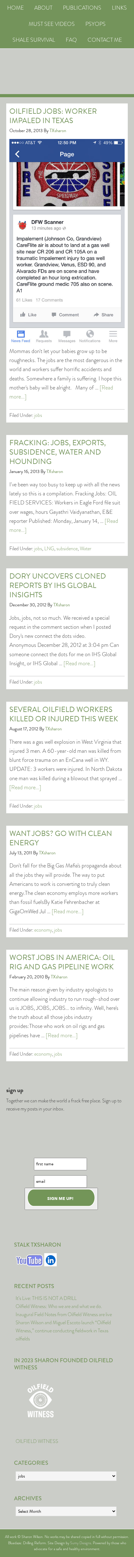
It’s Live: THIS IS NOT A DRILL (46, 1298)
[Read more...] (79, 663)
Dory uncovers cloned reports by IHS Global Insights (57, 585)
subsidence (67, 548)
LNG (49, 548)
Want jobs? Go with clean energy (60, 838)
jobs (38, 415)
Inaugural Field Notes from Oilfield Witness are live (64, 1314)
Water (85, 548)
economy (43, 930)
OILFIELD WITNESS (37, 1441)
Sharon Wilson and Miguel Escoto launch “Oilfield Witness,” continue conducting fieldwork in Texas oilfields (63, 1330)
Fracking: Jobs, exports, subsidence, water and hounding (57, 452)
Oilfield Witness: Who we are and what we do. (59, 1306)
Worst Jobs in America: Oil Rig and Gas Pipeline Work (62, 962)
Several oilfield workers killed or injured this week (63, 714)
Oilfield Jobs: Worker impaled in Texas (53, 116)
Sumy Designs (80, 1543)
